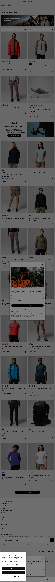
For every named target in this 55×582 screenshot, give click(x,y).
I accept (13, 568)
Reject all (13, 572)
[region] (13, 566)
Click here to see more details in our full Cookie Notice (12, 565)
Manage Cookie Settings (13, 576)
